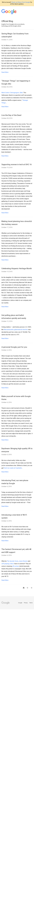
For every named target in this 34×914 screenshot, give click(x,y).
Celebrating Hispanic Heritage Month (16, 268)
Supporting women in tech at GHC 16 (16, 164)
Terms (31, 602)
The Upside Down (12, 561)
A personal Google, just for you (14, 347)
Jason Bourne (23, 561)
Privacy (26, 602)
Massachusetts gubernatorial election (16, 329)
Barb (21, 92)
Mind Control (5, 92)
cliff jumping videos (7, 564)
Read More (4, 72)
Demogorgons (14, 92)
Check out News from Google (20, 2)
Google (20, 602)
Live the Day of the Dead (11, 115)
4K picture (16, 566)
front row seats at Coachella (13, 468)
